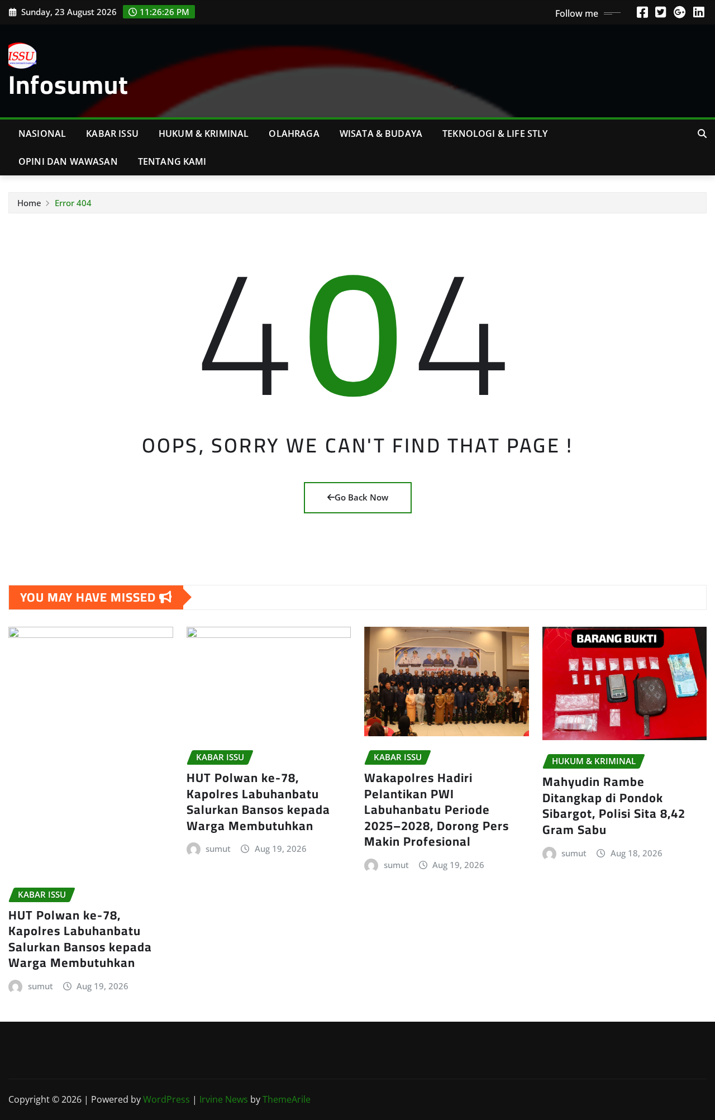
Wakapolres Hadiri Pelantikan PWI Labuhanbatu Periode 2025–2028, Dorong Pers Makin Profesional (436, 809)
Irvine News (223, 1099)
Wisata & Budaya (381, 133)
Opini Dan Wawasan (68, 161)
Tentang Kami (172, 161)
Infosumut (68, 84)
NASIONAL (42, 133)
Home (29, 202)
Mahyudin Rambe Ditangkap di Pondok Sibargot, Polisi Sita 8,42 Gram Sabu (613, 805)
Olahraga (294, 133)
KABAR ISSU (112, 133)
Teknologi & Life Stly (494, 133)
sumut (40, 986)
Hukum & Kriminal (204, 133)
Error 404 (73, 202)
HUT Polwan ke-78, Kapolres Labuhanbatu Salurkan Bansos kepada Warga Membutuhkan (80, 939)
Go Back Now (361, 497)
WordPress (166, 1099)
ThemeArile (287, 1099)
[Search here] (702, 133)
